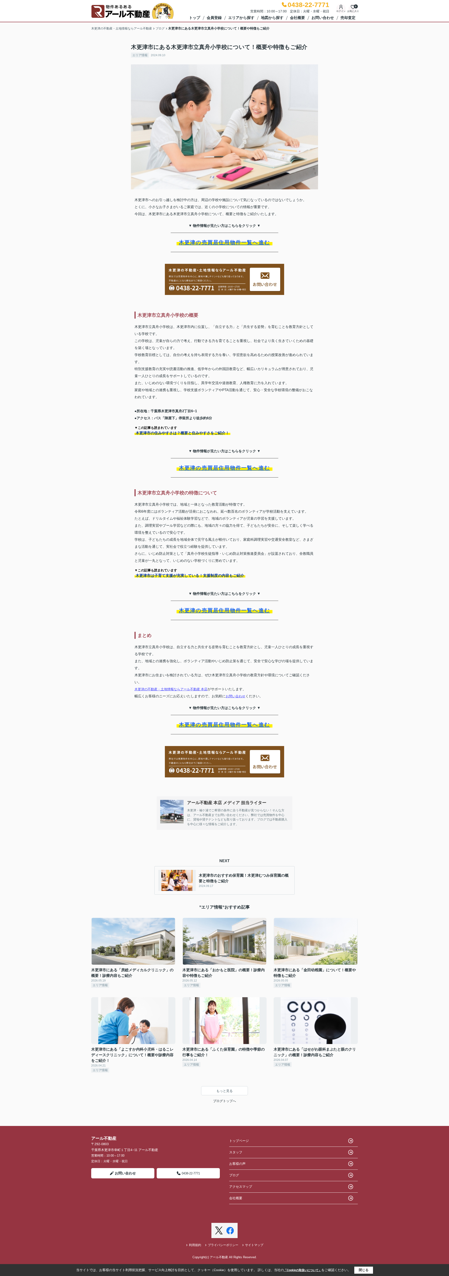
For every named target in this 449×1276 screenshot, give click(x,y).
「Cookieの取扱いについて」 (302, 1270)
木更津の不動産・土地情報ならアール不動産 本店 (170, 689)
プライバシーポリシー (223, 1245)
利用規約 (195, 1245)
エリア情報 (140, 55)
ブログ (234, 1175)
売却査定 (347, 18)
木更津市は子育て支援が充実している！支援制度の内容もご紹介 (190, 575)
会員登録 (214, 18)
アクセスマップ (240, 1186)
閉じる (364, 1270)
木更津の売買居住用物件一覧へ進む (224, 242)
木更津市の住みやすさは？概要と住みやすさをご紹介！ (182, 433)
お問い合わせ (322, 18)
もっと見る (224, 1091)
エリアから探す (241, 18)
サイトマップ (254, 1245)
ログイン (341, 11)
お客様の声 (237, 1164)
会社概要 (297, 18)
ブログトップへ (224, 1101)
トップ (194, 18)
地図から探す (272, 18)
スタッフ (235, 1152)
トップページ (239, 1141)
